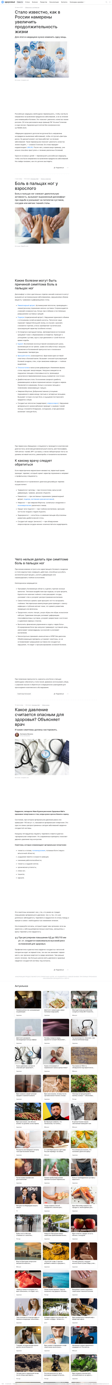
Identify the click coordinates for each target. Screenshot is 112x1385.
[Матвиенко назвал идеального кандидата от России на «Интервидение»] (84, 1339)
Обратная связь (71, 1383)
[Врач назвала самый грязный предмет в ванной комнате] (28, 1088)
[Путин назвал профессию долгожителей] (28, 1172)
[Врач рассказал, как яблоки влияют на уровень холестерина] (28, 1116)
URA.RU (30, 147)
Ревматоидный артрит (26, 305)
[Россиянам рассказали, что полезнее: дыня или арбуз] (84, 1144)
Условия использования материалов (55, 1383)
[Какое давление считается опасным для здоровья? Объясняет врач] (28, 1060)
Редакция (42, 1383)
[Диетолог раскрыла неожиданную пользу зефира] (28, 1032)
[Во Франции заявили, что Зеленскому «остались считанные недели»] (56, 1116)
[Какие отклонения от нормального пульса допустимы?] (56, 1060)
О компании (8, 1383)
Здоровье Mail (34, 178)
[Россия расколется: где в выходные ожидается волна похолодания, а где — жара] (56, 1367)
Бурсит (20, 344)
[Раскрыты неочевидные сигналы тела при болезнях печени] (28, 1144)
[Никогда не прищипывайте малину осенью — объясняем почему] (84, 1088)
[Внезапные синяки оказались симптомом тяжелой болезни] (84, 1283)
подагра (27, 499)
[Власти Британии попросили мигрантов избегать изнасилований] (28, 1255)
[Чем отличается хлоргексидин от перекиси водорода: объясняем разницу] (28, 1311)
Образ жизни (45, 705)
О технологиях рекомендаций (83, 1383)
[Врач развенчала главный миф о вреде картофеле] (84, 1311)
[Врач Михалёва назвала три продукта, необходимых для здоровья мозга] (84, 1200)
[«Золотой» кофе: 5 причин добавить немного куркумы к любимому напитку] (56, 1255)
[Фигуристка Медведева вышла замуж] (28, 1200)
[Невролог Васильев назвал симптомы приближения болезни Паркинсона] (56, 1228)
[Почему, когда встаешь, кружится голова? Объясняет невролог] (56, 1032)
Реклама (15, 1383)
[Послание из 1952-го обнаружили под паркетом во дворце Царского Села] (84, 1060)
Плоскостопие (23, 368)
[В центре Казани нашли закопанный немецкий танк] (84, 1116)
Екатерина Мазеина (26, 734)
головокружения (38, 850)
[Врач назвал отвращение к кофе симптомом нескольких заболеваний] (56, 1339)
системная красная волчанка (42, 499)
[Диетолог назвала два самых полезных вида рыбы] (56, 1004)
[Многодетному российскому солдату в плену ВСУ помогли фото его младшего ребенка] (84, 1004)
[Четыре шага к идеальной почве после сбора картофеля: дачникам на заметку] (28, 1367)
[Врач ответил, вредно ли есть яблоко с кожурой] (84, 1228)
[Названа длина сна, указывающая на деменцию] (28, 1004)
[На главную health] (9, 2)
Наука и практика (46, 178)
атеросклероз (52, 403)
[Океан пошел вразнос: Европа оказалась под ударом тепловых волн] (56, 1283)
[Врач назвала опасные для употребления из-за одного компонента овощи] (84, 1367)
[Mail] (2, 2)
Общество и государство (32, 7)
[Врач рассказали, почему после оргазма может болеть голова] (56, 1088)
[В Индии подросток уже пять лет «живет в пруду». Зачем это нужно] (56, 1311)
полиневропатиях (24, 505)
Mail (3, 1383)
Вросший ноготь (24, 356)
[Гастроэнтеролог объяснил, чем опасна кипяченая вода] (84, 1032)
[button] (42, 59)
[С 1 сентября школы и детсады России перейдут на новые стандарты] (56, 1144)
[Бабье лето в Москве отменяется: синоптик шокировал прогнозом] (28, 1228)
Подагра (21, 317)
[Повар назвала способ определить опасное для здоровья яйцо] (56, 1200)
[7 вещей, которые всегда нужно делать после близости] (28, 1339)
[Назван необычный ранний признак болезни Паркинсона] (56, 1172)
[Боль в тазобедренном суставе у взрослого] (84, 1172)
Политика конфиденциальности (101, 1383)
